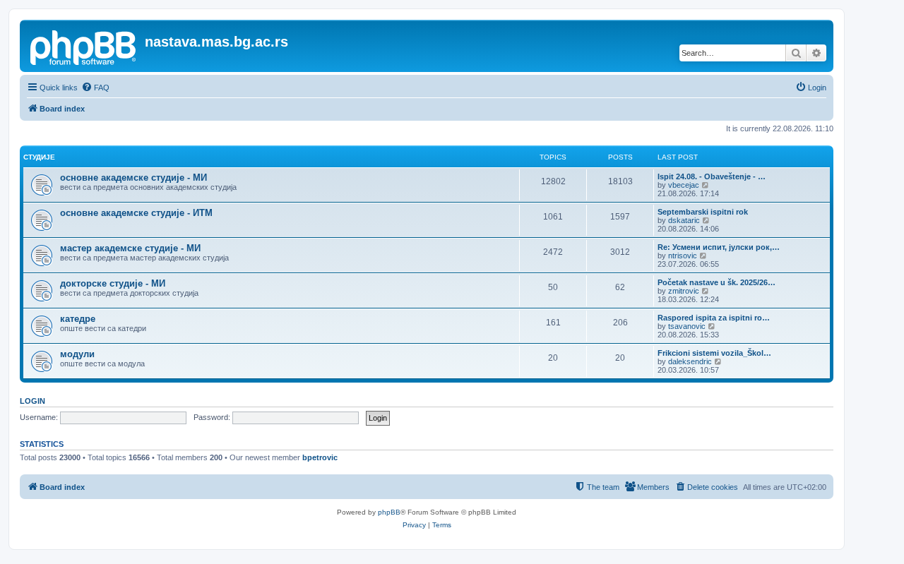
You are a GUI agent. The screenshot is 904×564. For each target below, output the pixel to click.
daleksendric (690, 361)
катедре (77, 318)
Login (32, 401)
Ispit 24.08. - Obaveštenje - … (712, 176)
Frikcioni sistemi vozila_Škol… (714, 353)
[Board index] (84, 45)
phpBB (389, 512)
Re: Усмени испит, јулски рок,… (719, 247)
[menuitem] (95, 87)
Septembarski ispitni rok (703, 212)
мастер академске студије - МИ (130, 248)
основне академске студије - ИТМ (136, 213)
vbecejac (683, 185)
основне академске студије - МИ (133, 177)
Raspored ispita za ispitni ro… (714, 317)
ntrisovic (682, 255)
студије (39, 157)
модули (77, 354)
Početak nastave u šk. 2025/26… (716, 282)
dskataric (684, 220)
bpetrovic (320, 457)
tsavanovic (687, 326)
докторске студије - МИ (112, 283)
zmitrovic (683, 291)
